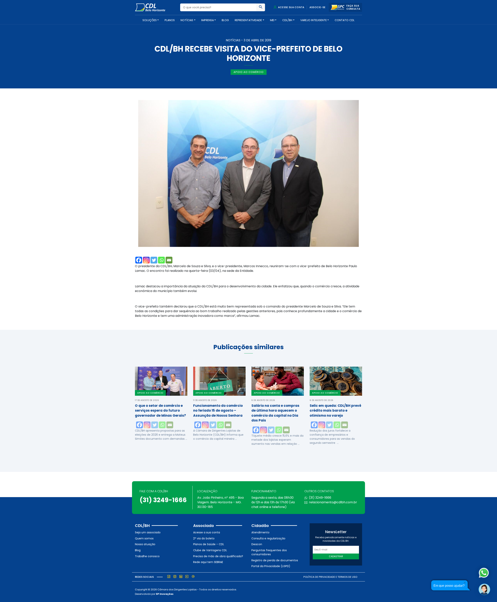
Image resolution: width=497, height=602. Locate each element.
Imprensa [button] (207, 20)
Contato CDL (345, 20)
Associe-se (317, 7)
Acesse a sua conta (206, 532)
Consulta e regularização (268, 538)
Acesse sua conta (290, 7)
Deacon (256, 544)
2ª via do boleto (204, 538)
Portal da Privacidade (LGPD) (270, 566)
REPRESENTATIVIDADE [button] (248, 20)
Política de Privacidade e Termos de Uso (330, 577)
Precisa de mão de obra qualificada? (218, 556)
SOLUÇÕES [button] (149, 20)
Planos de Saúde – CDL (208, 544)
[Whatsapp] (161, 260)
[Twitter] (153, 260)
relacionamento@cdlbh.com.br (333, 502)
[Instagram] (146, 260)
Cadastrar (336, 556)
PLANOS (170, 20)
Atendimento (260, 532)
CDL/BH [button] (287, 20)
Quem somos (144, 538)
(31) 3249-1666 (163, 500)
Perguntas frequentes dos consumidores (269, 552)
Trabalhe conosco (147, 556)
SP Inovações (164, 594)
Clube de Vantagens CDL (210, 550)
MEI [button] (272, 20)
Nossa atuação (145, 544)
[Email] (169, 260)
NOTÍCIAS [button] (187, 20)
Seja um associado (148, 532)
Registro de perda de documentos (274, 560)
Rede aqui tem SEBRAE (208, 562)
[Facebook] (138, 260)
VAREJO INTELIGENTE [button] (313, 20)
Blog (225, 20)
